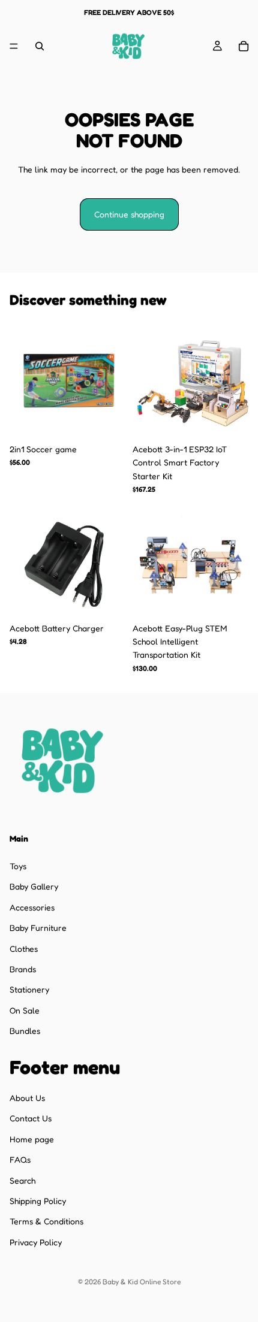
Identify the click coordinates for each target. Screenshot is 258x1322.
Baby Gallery (34, 886)
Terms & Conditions (46, 1221)
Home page (32, 1139)
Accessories (32, 907)
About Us (27, 1098)
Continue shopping (129, 214)
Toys (18, 866)
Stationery (29, 989)
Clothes (24, 948)
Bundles (25, 1030)
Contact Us (31, 1118)
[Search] (39, 46)
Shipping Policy (38, 1201)
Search (22, 1180)
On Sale (25, 1010)
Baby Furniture (38, 927)
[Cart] (243, 46)
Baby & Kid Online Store (142, 1281)
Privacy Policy (36, 1242)
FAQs (20, 1159)
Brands (23, 969)
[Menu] (14, 46)
